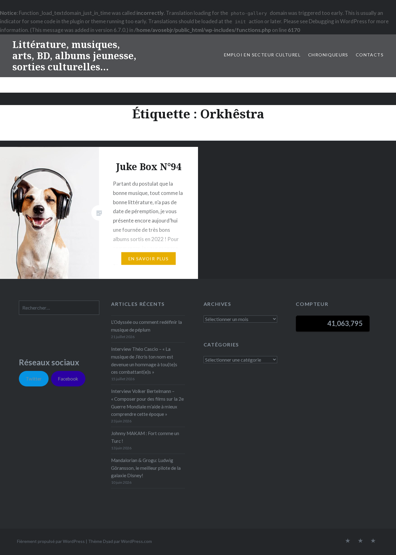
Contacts (370, 54)
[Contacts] (348, 541)
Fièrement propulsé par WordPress (51, 541)
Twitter (34, 378)
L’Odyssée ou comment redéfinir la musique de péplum (146, 326)
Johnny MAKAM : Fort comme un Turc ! (145, 437)
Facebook (68, 378)
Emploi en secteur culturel (262, 54)
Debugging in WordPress (338, 21)
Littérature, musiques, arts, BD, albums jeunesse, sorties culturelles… (74, 55)
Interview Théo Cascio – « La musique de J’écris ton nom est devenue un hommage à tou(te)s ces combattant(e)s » (144, 360)
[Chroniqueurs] (360, 541)
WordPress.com (136, 541)
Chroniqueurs (328, 54)
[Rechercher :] (59, 308)
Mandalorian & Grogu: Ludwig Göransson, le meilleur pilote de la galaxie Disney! (146, 467)
